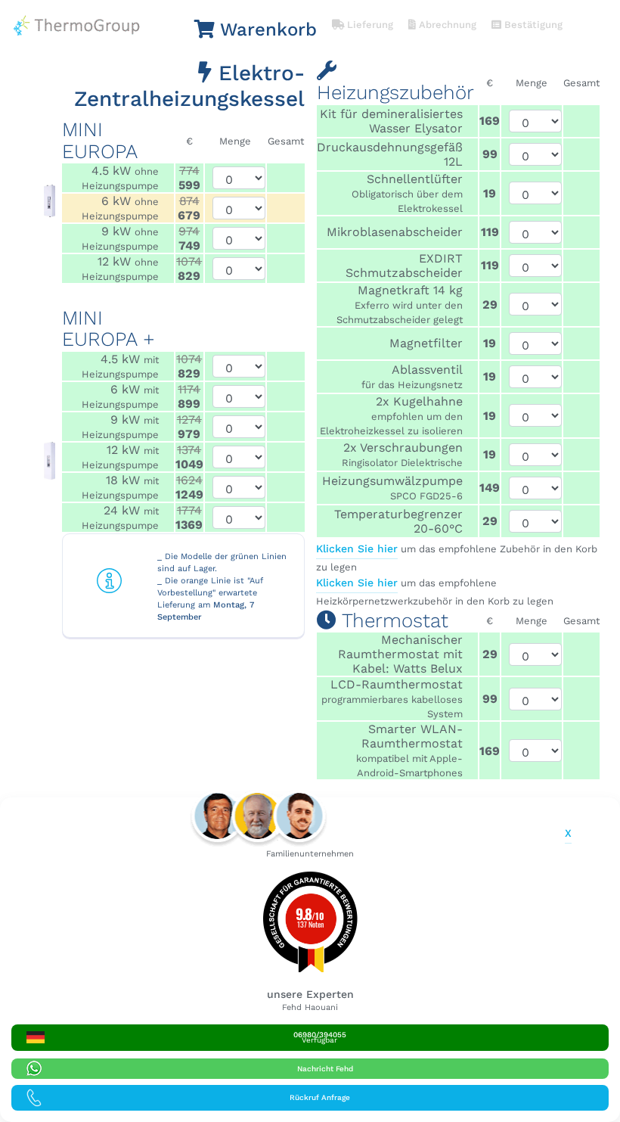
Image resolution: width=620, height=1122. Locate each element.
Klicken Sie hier (357, 548)
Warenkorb (266, 29)
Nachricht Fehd (325, 1069)
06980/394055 (319, 1037)
